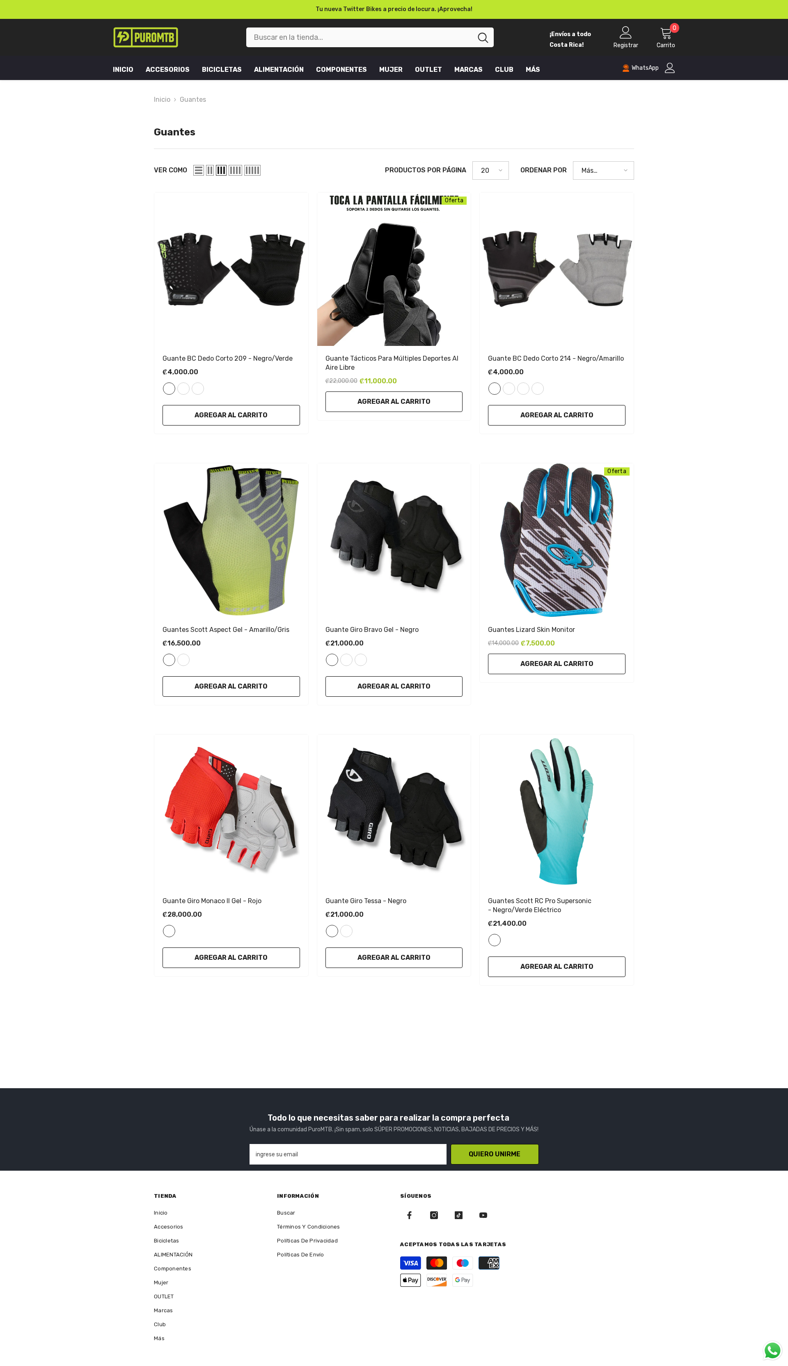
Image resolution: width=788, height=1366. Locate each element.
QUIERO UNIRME (494, 1154)
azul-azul (183, 660)
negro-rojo (183, 388)
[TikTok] (458, 1215)
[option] (394, 9)
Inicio (162, 99)
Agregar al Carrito (231, 415)
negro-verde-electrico (494, 940)
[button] (198, 170)
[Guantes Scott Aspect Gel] (231, 540)
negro (332, 660)
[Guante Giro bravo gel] (394, 540)
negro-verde (169, 388)
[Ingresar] (670, 68)
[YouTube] (483, 1215)
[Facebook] (409, 1215)
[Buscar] (370, 37)
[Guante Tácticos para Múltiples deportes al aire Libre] (394, 269)
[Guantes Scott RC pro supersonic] (557, 811)
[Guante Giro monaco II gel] (231, 811)
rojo (361, 660)
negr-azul (198, 388)
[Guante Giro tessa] (394, 811)
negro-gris (523, 388)
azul (346, 660)
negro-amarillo (494, 388)
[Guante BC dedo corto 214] (557, 269)
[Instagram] (434, 1215)
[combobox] (359, 37)
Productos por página (425, 170)
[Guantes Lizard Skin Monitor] (557, 540)
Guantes (193, 99)
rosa (346, 931)
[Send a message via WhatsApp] (772, 1350)
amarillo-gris (169, 660)
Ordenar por (543, 170)
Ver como (170, 170)
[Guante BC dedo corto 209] (231, 269)
